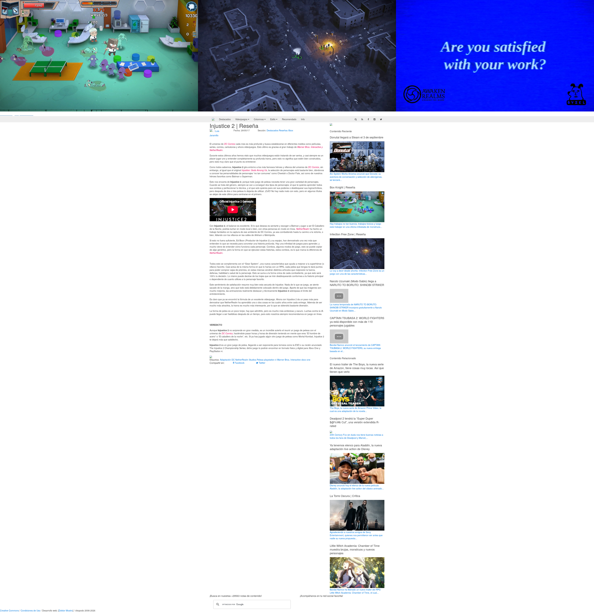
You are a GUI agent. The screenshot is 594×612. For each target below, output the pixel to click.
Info (303, 119)
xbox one (305, 359)
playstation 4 (270, 359)
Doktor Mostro (66, 610)
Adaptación (225, 359)
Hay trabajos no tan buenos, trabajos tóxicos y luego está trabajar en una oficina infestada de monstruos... (356, 225)
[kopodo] (213, 119)
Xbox (290, 130)
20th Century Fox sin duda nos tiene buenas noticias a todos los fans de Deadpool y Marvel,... (356, 436)
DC (233, 359)
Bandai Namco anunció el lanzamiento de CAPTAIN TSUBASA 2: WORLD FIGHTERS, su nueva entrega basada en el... (355, 348)
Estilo (273, 119)
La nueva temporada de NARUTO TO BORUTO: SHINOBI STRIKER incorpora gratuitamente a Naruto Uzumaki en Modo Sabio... (356, 307)
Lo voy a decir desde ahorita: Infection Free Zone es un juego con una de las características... (357, 272)
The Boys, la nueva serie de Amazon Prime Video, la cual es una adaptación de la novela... (355, 409)
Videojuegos (241, 119)
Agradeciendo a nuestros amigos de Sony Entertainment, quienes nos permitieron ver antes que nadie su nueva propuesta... (356, 535)
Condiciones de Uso (30, 610)
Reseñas (283, 130)
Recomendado (289, 119)
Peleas (260, 359)
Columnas (259, 119)
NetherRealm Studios (245, 359)
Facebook (239, 362)
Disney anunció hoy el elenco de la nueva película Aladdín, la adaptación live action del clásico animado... (357, 487)
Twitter (261, 362)
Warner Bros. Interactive (289, 359)
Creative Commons (9, 610)
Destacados (225, 119)
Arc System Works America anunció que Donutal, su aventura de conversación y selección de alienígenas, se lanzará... (356, 176)
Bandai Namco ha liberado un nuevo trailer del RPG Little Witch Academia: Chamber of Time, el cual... (355, 591)
